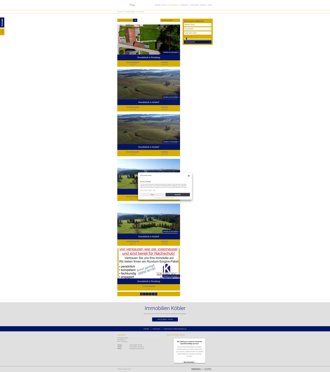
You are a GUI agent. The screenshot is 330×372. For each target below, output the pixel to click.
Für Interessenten (194, 5)
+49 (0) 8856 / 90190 (165, 319)
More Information (189, 362)
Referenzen (203, 5)
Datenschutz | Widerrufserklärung (175, 329)
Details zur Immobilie (170, 52)
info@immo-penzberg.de (136, 348)
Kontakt (210, 5)
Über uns (164, 5)
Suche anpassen (190, 42)
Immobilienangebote (173, 5)
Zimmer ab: (188, 37)
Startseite (157, 5)
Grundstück (141, 11)
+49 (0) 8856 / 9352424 (136, 347)
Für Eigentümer (184, 5)
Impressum (156, 329)
